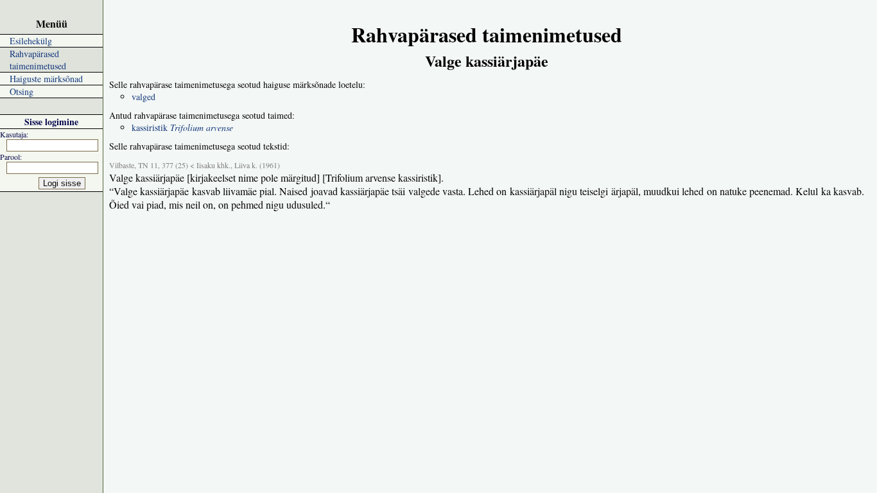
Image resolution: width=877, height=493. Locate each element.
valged (143, 97)
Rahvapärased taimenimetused (38, 60)
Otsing (21, 91)
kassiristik (182, 127)
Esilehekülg (31, 41)
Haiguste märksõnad (46, 79)
